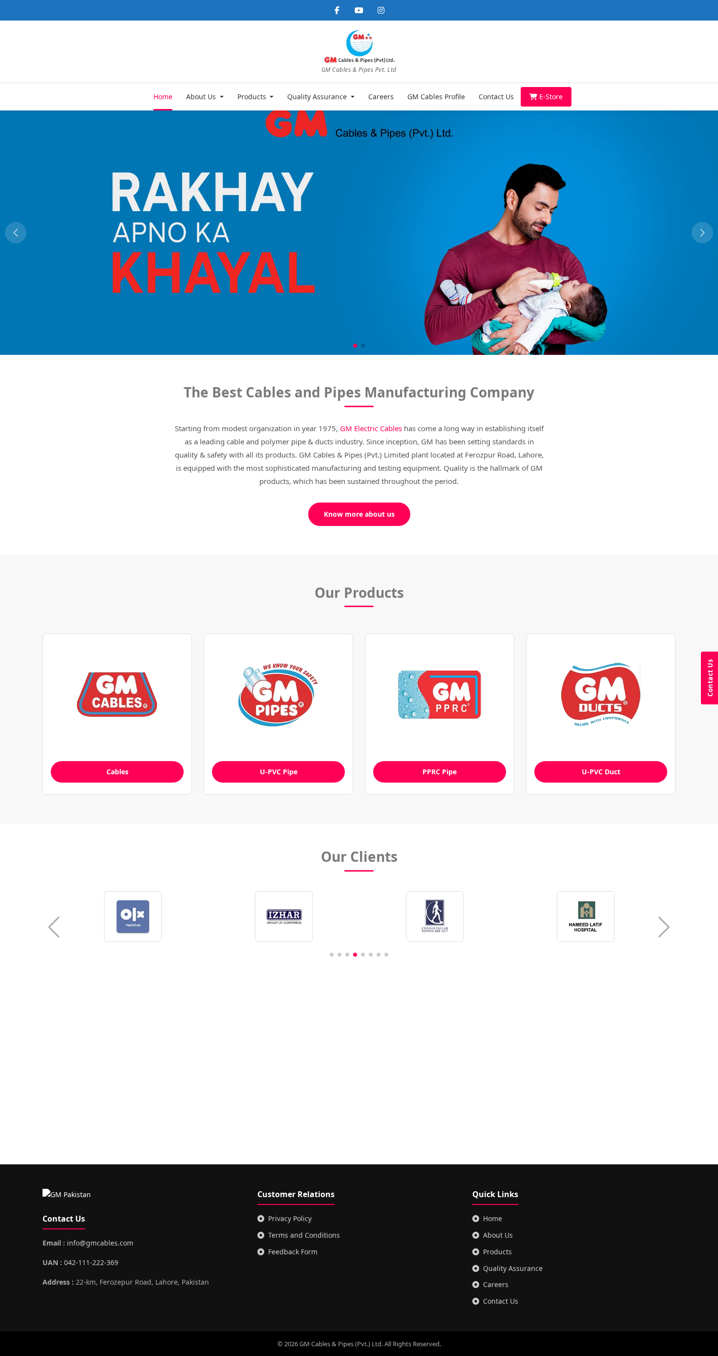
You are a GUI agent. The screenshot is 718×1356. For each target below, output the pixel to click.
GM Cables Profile (436, 96)
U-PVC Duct (601, 771)
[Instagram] (381, 10)
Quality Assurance (513, 1268)
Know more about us (359, 514)
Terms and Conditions (304, 1235)
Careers (381, 96)
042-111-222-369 (91, 1262)
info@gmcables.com (100, 1242)
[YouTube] (359, 10)
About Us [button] (202, 96)
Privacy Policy (290, 1218)
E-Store (551, 96)
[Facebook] (337, 10)
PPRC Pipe (439, 771)
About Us (498, 1235)
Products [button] (252, 96)
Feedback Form (292, 1251)
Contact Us (496, 96)
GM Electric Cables (371, 428)
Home (162, 96)
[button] (702, 232)
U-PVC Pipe (278, 771)
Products (497, 1251)
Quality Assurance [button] (318, 96)
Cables (117, 771)
